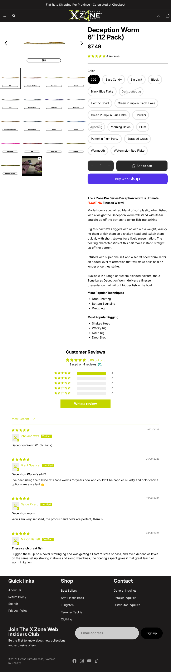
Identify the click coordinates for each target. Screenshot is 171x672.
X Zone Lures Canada (30, 659)
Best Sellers (69, 590)
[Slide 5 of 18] (10, 100)
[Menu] (5, 15)
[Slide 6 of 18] (32, 100)
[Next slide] (83, 43)
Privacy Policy (18, 610)
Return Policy (17, 596)
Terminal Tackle (71, 612)
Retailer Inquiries (125, 597)
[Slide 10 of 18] (32, 122)
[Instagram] (81, 660)
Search (13, 603)
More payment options (128, 188)
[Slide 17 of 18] (10, 166)
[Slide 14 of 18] (32, 144)
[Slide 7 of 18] (54, 100)
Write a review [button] (85, 404)
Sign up (151, 633)
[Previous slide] (4, 43)
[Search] (13, 15)
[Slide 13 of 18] (10, 144)
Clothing (66, 619)
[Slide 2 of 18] (32, 78)
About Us (14, 590)
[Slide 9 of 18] (10, 122)
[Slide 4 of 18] (76, 78)
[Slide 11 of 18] (54, 122)
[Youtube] (89, 660)
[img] (21, 430)
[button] (97, 56)
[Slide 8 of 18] (76, 100)
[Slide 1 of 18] (10, 78)
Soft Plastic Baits (72, 597)
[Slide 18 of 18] (32, 166)
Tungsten (67, 605)
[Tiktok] (96, 660)
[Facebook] (74, 660)
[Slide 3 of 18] (54, 78)
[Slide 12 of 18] (76, 122)
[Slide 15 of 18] (54, 144)
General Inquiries (125, 590)
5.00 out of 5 (96, 360)
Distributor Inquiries (127, 605)
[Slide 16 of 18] (76, 144)
